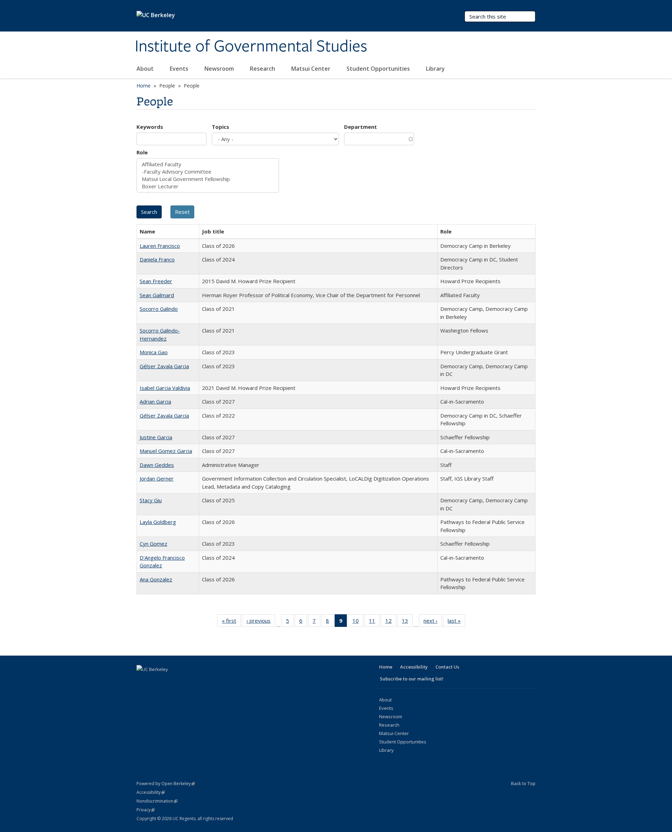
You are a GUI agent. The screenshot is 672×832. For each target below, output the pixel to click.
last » (456, 622)
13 (407, 622)
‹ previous (260, 622)
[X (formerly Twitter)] (156, 681)
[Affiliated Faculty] (207, 164)
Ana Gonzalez (156, 579)
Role (142, 152)
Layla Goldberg (158, 521)
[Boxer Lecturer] (207, 186)
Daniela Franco (157, 259)
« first (231, 622)
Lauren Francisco (160, 245)
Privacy (145, 810)
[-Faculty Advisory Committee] (207, 171)
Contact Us (447, 667)
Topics (220, 126)
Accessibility (414, 667)
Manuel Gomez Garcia (166, 450)
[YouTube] (184, 681)
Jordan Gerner (157, 478)
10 (357, 622)
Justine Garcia (156, 437)
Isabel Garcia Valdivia (165, 387)
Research (263, 68)
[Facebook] (143, 681)
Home (143, 85)
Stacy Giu (151, 500)
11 (374, 622)
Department (360, 126)
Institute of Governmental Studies (251, 46)
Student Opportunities (378, 68)
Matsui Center (311, 68)
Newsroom (219, 68)
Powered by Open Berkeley (165, 783)
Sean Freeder (156, 281)
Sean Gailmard (157, 295)
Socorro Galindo (159, 308)
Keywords (149, 126)
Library (436, 68)
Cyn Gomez (153, 543)
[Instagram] (197, 681)
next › (433, 622)
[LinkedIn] (170, 681)
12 (390, 622)
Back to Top (523, 783)
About (145, 68)
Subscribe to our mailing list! (411, 679)
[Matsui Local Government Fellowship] (207, 179)
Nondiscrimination (156, 801)
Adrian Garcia (155, 401)
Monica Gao (154, 352)
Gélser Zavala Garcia (164, 366)
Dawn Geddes (157, 464)
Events (180, 68)
